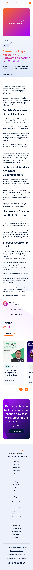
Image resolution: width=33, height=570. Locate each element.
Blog (16, 482)
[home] (8, 3)
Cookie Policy (22, 558)
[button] (21, 3)
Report (16, 494)
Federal (16, 520)
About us (16, 464)
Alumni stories (16, 470)
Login (16, 537)
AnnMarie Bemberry (18, 262)
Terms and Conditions (16, 551)
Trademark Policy (11, 558)
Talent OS (16, 505)
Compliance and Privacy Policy (16, 554)
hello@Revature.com (20, 456)
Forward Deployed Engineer (16, 508)
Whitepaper (16, 497)
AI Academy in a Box (16, 517)
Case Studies (16, 485)
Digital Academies (16, 514)
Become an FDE (16, 531)
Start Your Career (16, 528)
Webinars (16, 491)
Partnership (16, 467)
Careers (16, 473)
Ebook (16, 488)
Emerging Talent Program (16, 511)
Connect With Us (17, 431)
